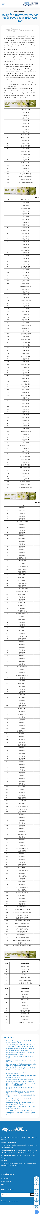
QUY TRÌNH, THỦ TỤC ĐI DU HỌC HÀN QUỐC (20, 1110)
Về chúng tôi (5, 1178)
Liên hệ (3, 1184)
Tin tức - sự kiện (6, 1181)
